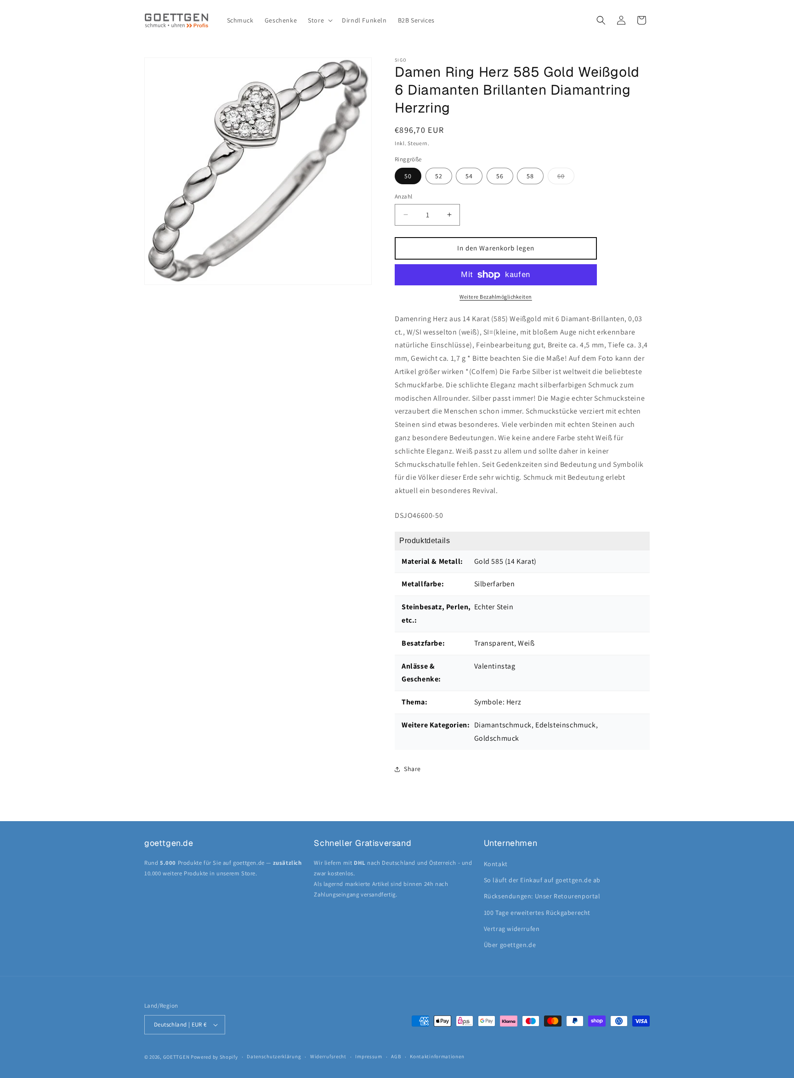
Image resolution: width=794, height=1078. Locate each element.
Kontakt (496, 864)
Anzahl (403, 196)
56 (500, 176)
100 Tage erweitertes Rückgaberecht (537, 912)
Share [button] (412, 769)
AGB (396, 1056)
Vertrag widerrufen (512, 929)
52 (438, 176)
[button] (319, 20)
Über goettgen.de (510, 945)
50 (408, 176)
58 (530, 176)
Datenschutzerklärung (274, 1056)
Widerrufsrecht (328, 1056)
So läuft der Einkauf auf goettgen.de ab (542, 880)
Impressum (368, 1056)
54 (469, 176)
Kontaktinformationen (437, 1056)
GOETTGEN (176, 1057)
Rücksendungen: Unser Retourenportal (542, 896)
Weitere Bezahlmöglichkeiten (495, 296)
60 (565, 177)
